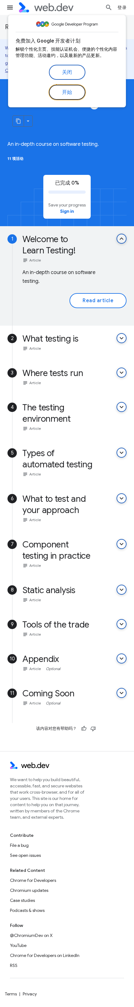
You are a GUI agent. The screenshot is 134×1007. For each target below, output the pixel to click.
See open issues (25, 855)
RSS (13, 965)
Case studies (22, 900)
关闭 (67, 72)
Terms (11, 993)
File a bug (19, 845)
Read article (98, 301)
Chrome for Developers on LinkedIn (44, 955)
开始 (67, 92)
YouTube (18, 945)
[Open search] (108, 7)
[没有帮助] (93, 728)
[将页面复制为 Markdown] (18, 121)
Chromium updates (29, 890)
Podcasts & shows (27, 910)
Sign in (67, 211)
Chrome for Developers (33, 880)
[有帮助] (84, 728)
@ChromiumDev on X (31, 935)
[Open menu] (10, 7)
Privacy (30, 993)
